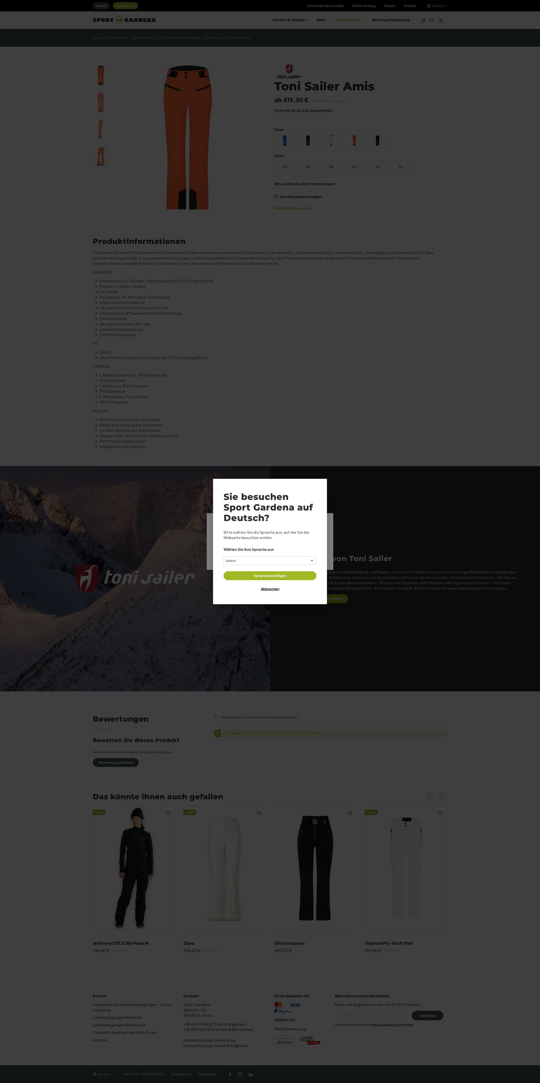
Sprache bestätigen (270, 575)
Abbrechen (270, 589)
